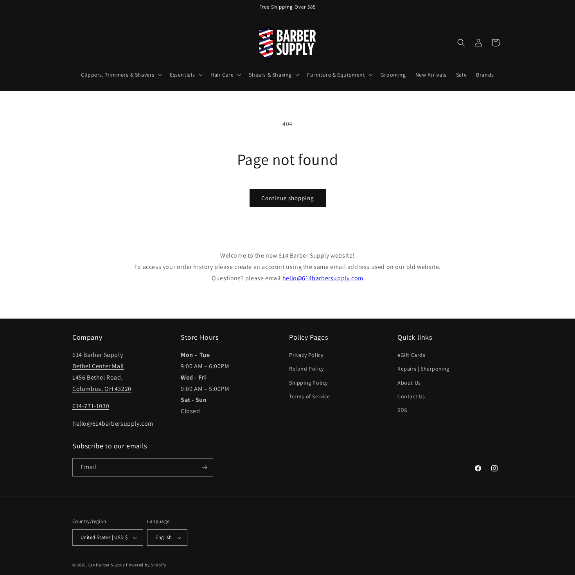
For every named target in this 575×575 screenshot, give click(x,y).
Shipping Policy (308, 382)
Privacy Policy (306, 354)
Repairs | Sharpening (423, 368)
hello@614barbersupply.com (322, 278)
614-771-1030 (90, 406)
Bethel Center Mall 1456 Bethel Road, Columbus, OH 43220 (101, 377)
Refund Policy (306, 368)
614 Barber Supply (106, 565)
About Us (409, 382)
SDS (402, 410)
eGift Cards (411, 354)
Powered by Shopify (146, 565)
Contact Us (411, 396)
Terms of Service (309, 396)
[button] (120, 74)
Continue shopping (287, 198)
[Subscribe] (204, 467)
